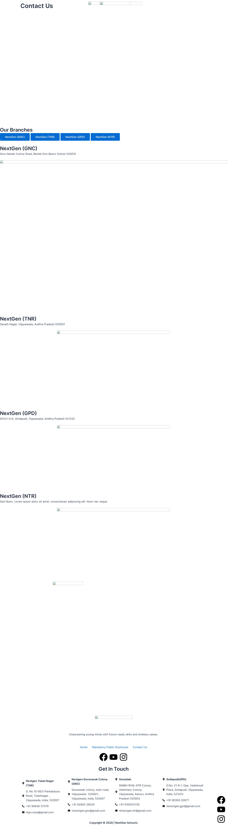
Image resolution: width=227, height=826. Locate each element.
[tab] (15, 137)
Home (83, 747)
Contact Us (140, 747)
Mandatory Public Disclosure (110, 747)
